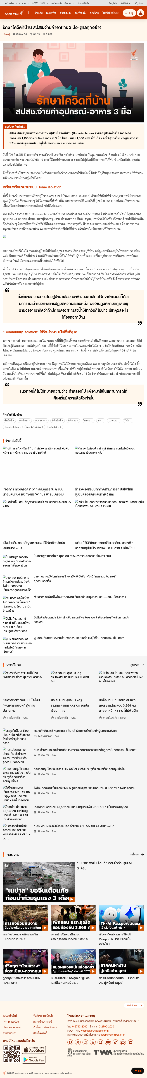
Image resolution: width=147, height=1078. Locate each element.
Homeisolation (11, 427)
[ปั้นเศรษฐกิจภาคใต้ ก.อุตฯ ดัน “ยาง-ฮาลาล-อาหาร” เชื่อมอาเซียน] (17, 563)
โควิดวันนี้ (56, 421)
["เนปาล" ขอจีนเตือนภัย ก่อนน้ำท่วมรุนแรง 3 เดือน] (39, 882)
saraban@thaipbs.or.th (113, 1034)
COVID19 (113, 421)
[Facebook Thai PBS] (70, 1042)
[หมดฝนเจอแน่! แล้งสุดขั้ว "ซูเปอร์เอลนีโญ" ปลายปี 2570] (73, 961)
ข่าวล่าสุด (23, 421)
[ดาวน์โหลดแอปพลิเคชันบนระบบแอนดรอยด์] (34, 1060)
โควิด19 (86, 421)
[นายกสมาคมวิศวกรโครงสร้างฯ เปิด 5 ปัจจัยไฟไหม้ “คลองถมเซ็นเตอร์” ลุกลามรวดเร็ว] (17, 583)
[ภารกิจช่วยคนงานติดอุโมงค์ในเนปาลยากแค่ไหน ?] (25, 918)
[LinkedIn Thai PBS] (130, 1042)
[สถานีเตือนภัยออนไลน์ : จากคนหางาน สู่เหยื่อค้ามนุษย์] (121, 961)
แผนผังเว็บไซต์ (10, 1015)
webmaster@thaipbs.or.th (95, 1030)
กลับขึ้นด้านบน (132, 1005)
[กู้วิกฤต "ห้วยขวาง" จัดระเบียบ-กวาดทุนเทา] (25, 961)
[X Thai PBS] (78, 1042)
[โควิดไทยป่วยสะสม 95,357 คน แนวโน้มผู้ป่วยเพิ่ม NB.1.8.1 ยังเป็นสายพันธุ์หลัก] (17, 813)
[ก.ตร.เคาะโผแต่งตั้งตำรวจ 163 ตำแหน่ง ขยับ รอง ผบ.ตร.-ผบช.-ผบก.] (17, 832)
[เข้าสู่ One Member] (140, 13)
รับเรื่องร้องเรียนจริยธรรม (45, 1027)
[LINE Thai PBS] (100, 1042)
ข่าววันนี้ (8, 421)
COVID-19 (40, 421)
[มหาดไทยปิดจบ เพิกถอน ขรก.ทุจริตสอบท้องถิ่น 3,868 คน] (73, 918)
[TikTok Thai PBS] (115, 1042)
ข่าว (99, 421)
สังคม (6, 34)
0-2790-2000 (79, 1026)
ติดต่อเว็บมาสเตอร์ (42, 1021)
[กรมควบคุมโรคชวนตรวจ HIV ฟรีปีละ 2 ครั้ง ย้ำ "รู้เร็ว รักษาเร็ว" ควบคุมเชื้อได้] (17, 775)
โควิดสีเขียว (54, 427)
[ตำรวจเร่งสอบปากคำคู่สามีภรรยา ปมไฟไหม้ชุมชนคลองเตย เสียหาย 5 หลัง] (109, 465)
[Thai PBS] (14, 12)
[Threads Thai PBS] (93, 1042)
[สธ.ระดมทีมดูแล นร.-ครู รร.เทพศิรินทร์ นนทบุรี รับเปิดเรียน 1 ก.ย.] (73, 683)
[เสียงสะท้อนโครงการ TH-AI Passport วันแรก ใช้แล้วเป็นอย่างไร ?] (121, 918)
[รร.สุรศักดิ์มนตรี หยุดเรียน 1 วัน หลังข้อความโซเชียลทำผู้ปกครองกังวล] (17, 736)
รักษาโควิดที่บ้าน (33, 427)
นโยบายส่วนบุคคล (11, 1027)
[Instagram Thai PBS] (85, 1042)
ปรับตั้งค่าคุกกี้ (40, 1033)
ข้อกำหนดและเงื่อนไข (43, 1015)
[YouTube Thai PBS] (108, 1042)
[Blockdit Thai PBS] (123, 1042)
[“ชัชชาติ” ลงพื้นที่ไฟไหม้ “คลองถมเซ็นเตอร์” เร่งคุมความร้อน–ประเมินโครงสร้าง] (17, 604)
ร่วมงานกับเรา (9, 1033)
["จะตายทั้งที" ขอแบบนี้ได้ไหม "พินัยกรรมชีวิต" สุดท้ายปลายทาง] (25, 683)
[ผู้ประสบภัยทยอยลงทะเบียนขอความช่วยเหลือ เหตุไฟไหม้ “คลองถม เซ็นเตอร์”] (17, 645)
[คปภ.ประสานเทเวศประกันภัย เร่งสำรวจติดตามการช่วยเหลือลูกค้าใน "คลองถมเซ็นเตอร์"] (17, 756)
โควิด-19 (72, 421)
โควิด (127, 421)
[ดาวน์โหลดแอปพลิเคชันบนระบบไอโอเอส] (34, 1050)
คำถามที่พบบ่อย (11, 1021)
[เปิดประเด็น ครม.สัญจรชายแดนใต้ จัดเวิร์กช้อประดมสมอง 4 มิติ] (37, 519)
